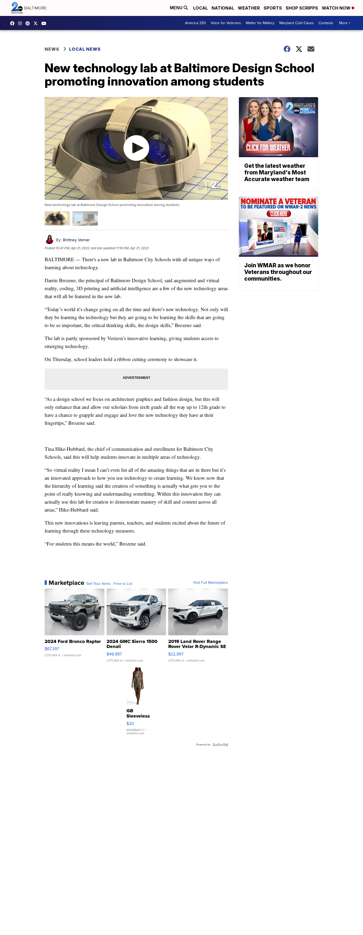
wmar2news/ (13, 23)
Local (200, 8)
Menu (177, 8)
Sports (273, 8)
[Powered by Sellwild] (220, 745)
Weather (249, 8)
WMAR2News (29, 23)
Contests (326, 23)
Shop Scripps (302, 8)
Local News (85, 49)
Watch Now (337, 8)
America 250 (195, 23)
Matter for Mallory (260, 23)
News (52, 49)
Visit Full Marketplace (210, 583)
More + (345, 23)
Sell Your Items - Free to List (109, 584)
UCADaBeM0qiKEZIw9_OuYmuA (45, 23)
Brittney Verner (76, 239)
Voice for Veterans (226, 23)
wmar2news (21, 23)
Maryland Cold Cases (296, 23)
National (223, 8)
